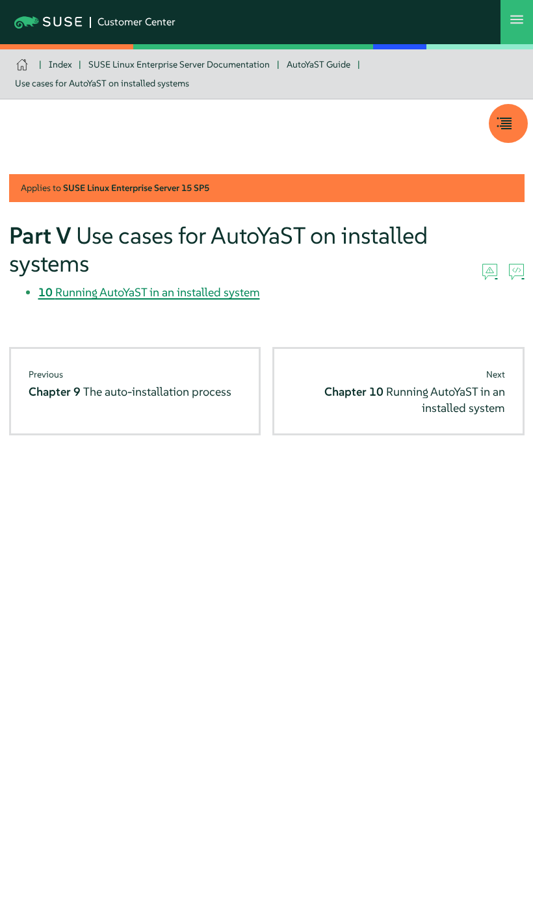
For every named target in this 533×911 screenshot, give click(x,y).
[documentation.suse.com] (23, 64)
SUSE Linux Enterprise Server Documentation (179, 64)
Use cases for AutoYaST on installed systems (102, 83)
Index (60, 64)
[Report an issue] (489, 272)
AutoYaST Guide (318, 64)
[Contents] (508, 123)
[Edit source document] (516, 272)
